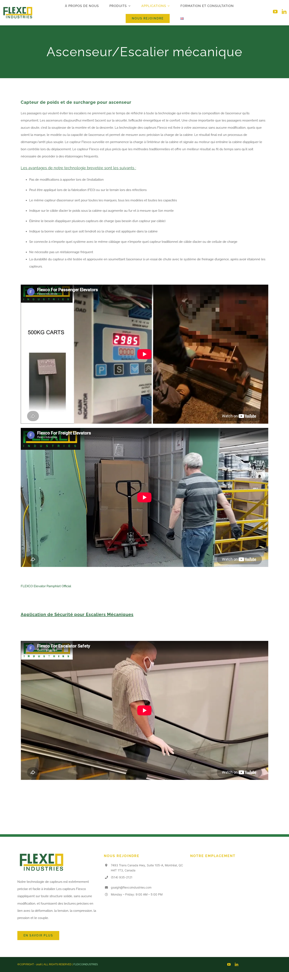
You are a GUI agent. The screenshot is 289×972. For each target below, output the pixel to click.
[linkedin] (284, 11)
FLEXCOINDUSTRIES (85, 964)
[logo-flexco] (17, 8)
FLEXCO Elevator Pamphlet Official (46, 586)
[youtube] (275, 11)
